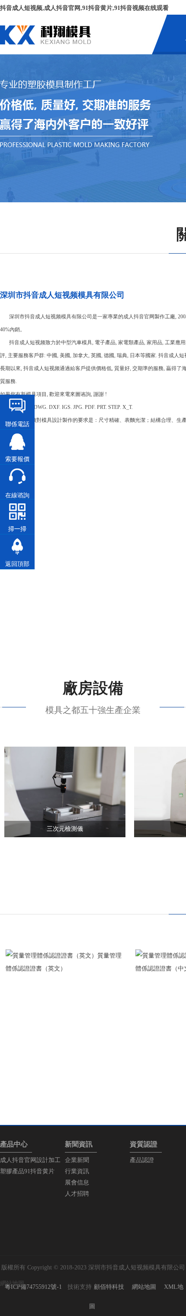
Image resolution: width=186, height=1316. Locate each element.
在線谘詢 (17, 495)
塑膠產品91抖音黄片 (27, 1171)
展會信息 (77, 1182)
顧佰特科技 (109, 1287)
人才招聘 (77, 1193)
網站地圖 (144, 1287)
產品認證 (142, 1160)
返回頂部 (17, 564)
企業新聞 (77, 1160)
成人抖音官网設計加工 (30, 1160)
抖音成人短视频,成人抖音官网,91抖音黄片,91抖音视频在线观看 (84, 8)
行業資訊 (77, 1171)
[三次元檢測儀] (64, 835)
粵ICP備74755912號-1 (33, 1287)
